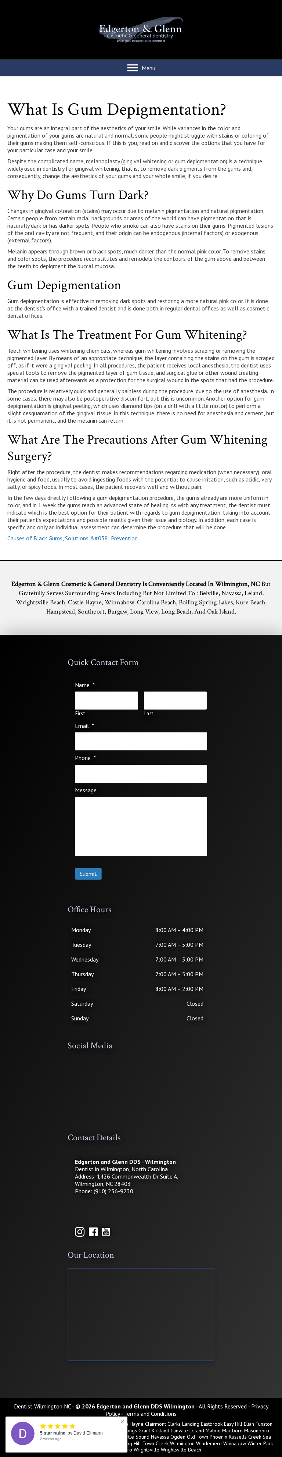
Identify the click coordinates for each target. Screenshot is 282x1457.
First (80, 714)
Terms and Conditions (150, 1413)
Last (149, 714)
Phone (85, 757)
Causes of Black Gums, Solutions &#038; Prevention (72, 538)
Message (86, 790)
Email (84, 725)
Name (85, 685)
